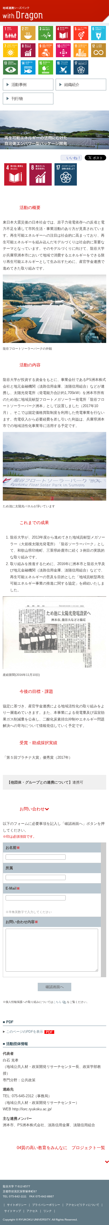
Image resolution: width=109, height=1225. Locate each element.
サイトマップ (12, 1210)
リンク (47, 1210)
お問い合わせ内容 (20, 922)
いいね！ (74, 158)
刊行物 (17, 98)
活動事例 (18, 84)
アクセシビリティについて (82, 1204)
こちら (57, 1001)
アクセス (32, 1210)
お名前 (11, 848)
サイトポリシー (17, 1204)
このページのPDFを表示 (24, 1032)
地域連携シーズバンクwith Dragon (54, 11)
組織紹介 (71, 84)
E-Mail (11, 888)
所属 (9, 868)
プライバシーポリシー (46, 1204)
